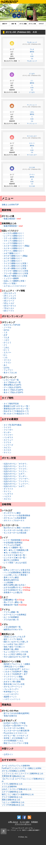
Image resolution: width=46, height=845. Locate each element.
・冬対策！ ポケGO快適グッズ (15, 738)
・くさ (4, 332)
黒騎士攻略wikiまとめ (11, 800)
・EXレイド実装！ (10, 283)
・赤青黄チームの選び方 (12, 592)
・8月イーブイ (8, 311)
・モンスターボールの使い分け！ (16, 530)
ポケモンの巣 (32, 23)
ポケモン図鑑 (23, 23)
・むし (4, 355)
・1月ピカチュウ (9, 293)
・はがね (5, 368)
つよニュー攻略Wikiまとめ (13, 802)
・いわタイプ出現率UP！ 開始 (15, 672)
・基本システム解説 (10, 577)
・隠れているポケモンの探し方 (15, 642)
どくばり (32, 92)
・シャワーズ (7, 445)
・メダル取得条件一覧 (11, 627)
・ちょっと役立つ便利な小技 (14, 654)
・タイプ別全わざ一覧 (11, 382)
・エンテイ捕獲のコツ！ (12, 261)
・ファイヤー (7, 435)
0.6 (32, 58)
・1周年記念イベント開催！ (13, 667)
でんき (32, 49)
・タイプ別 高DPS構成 (11, 425)
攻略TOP (4, 23)
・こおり (5, 340)
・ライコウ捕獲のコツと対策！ (15, 263)
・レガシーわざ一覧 (10, 380)
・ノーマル (6, 327)
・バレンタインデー (10, 689)
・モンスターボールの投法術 (14, 533)
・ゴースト (6, 360)
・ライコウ (6, 427)
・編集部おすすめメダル (12, 629)
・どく (4, 345)
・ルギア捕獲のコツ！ (11, 253)
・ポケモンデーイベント (12, 687)
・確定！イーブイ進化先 (12, 639)
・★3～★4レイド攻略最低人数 (15, 550)
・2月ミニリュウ (9, 296)
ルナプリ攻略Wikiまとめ (12, 792)
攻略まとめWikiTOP (10, 205)
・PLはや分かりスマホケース (14, 733)
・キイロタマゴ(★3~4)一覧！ (14, 555)
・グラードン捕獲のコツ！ (13, 251)
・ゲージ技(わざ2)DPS (11, 387)
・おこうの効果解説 (10, 617)
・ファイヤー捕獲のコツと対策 (15, 271)
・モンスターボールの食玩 (13, 728)
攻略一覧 (13, 23)
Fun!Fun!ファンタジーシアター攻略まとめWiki (21, 768)
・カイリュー (7, 440)
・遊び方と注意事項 (10, 560)
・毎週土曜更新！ (9, 219)
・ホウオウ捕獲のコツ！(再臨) (14, 256)
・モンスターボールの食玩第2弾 (15, 731)
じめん (32, 112)
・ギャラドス (7, 489)
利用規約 (34, 822)
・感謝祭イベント (9, 697)
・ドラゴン (6, 363)
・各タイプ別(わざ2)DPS (12, 392)
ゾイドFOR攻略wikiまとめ (13, 805)
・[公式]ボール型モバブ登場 (13, 723)
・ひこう (5, 350)
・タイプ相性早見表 (10, 404)
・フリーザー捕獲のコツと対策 (15, 273)
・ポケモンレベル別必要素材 (14, 518)
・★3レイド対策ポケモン (13, 553)
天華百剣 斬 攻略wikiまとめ (13, 776)
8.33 (32, 56)
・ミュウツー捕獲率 (10, 278)
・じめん (5, 347)
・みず (4, 335)
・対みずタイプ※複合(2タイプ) (15, 411)
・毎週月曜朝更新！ (10, 226)
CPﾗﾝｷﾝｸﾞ (41, 23)
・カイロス (6, 450)
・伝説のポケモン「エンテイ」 (15, 466)
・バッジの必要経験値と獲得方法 (16, 572)
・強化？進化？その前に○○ (13, 647)
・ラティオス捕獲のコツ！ (13, 238)
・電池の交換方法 (9, 716)
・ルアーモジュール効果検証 (14, 615)
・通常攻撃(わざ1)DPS (11, 385)
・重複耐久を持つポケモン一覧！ (16, 406)
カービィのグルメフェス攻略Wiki (16, 766)
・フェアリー (7, 370)
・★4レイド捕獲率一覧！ (13, 548)
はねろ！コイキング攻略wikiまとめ (16, 789)
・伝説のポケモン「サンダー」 (15, 476)
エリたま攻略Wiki (9, 787)
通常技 (32, 52)
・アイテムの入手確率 (11, 545)
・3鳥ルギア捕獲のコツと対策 (14, 276)
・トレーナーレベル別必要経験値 (16, 515)
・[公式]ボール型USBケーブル (14, 726)
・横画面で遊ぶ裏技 (10, 649)
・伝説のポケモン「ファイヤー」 (16, 481)
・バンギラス (7, 437)
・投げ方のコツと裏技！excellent (16, 528)
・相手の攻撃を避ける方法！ (14, 585)
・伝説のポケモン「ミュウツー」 (16, 484)
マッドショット (32, 123)
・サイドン (6, 452)
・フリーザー (7, 430)
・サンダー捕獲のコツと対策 (14, 268)
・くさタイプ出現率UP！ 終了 (15, 674)
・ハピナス (6, 496)
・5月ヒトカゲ (8, 303)
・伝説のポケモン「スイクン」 (15, 471)
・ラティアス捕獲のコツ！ (13, 241)
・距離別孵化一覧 (9, 600)
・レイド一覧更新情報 (11, 540)
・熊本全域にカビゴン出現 (13, 684)
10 (32, 179)
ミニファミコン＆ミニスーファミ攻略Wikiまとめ (22, 773)
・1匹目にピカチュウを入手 (13, 637)
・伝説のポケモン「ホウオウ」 (15, 464)
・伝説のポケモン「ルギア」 (14, 474)
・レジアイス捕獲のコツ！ (13, 236)
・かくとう (6, 342)
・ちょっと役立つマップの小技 (15, 652)
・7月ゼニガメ (8, 308)
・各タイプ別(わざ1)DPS (12, 390)
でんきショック (32, 61)
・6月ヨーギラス (9, 306)
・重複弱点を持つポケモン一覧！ (16, 409)
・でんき (5, 337)
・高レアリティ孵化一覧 (12, 602)
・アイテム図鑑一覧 (10, 612)
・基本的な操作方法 (10, 580)
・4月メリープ (8, 301)
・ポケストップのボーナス (13, 520)
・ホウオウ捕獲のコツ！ (12, 258)
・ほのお (5, 330)
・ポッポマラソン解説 (11, 513)
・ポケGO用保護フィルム (12, 741)
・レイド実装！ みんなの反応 (14, 563)
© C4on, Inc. (23, 837)
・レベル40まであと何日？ (13, 644)
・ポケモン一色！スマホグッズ (15, 736)
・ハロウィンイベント (11, 699)
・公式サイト (7, 754)
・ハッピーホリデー (10, 694)
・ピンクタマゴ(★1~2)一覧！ (14, 558)
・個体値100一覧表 (10, 605)
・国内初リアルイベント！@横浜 (16, 664)
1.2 (32, 184)
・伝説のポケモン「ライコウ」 (15, 469)
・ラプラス (6, 442)
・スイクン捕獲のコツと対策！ (15, 266)
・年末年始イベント (10, 692)
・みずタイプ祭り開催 (11, 682)
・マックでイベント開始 (12, 677)
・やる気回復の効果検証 (12, 543)
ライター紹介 (25, 822)
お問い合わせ (13, 822)
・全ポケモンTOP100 (11, 325)
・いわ (4, 357)
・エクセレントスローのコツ (14, 286)
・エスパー (6, 352)
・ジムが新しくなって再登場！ (15, 575)
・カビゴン (6, 447)
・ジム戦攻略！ (8, 582)
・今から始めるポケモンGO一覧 (15, 657)
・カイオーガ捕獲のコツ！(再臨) (15, 246)
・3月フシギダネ (9, 298)
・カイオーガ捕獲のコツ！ (13, 248)
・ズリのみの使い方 (10, 620)
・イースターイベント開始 (13, 679)
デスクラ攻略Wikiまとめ (12, 797)
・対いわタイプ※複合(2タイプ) (15, 414)
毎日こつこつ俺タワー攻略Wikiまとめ (18, 794)
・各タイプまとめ (9, 373)
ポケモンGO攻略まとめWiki (13, 771)
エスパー (32, 143)
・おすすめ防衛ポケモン (12, 590)
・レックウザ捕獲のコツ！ (13, 243)
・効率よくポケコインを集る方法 (16, 570)
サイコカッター (32, 155)
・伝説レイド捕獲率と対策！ (14, 281)
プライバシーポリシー (23, 824)
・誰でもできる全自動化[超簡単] (15, 713)
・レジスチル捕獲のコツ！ (13, 233)
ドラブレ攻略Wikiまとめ (12, 784)
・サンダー (6, 432)
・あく (4, 365)
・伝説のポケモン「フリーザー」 (16, 479)
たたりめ (32, 186)
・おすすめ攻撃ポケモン (12, 587)
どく (32, 80)
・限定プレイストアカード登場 (15, 743)
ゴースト (32, 174)
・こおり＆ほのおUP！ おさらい (15, 669)
